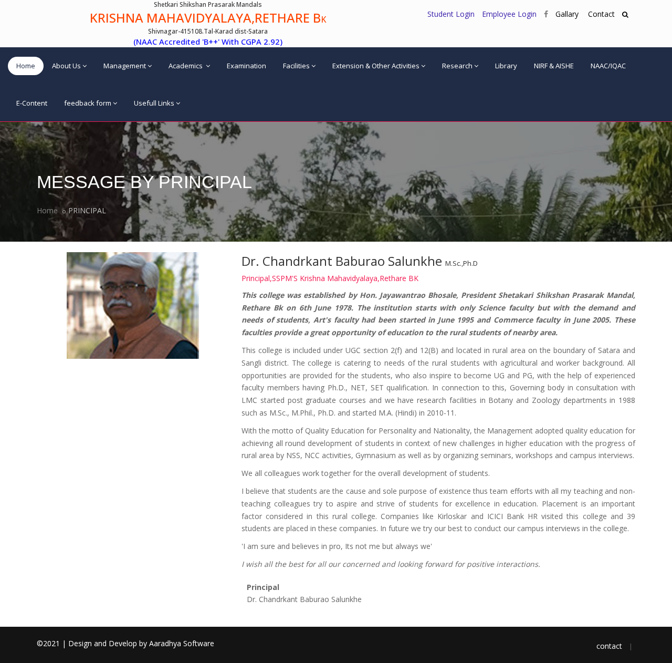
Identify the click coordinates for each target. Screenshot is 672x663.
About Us (66, 65)
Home (25, 65)
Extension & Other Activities (375, 65)
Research (457, 65)
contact (609, 646)
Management (124, 65)
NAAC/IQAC (608, 65)
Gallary (567, 14)
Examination (246, 65)
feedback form (87, 103)
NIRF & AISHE (554, 65)
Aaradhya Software (181, 643)
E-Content (31, 103)
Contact (600, 14)
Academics (186, 65)
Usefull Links (154, 103)
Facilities (296, 65)
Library (506, 65)
